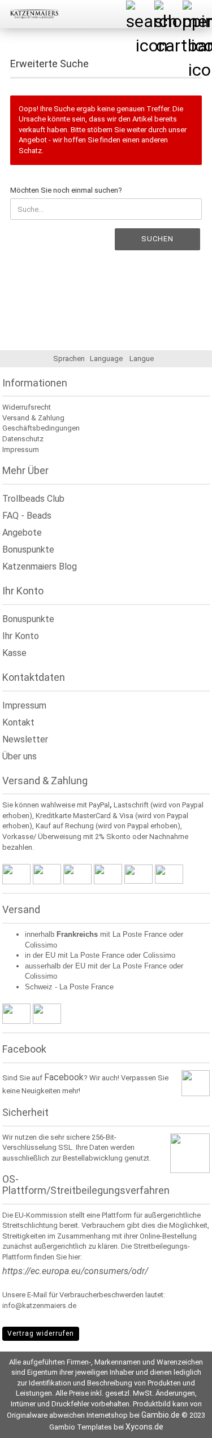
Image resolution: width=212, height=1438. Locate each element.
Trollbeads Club (33, 498)
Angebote (22, 532)
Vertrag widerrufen (40, 1333)
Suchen (157, 238)
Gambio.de (160, 1414)
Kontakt (18, 722)
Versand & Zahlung (33, 418)
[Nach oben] (181, 1421)
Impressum (20, 449)
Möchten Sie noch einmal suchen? (66, 190)
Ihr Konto (20, 636)
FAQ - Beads (26, 515)
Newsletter (25, 739)
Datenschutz (23, 439)
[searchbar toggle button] (140, 14)
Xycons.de (144, 1426)
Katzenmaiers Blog (39, 566)
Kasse (14, 653)
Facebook (64, 1077)
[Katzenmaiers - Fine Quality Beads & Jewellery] (30, 14)
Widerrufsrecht (26, 407)
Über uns (19, 756)
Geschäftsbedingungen (41, 428)
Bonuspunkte (28, 549)
